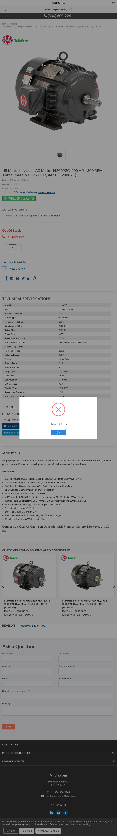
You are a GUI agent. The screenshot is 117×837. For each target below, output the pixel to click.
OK (58, 432)
